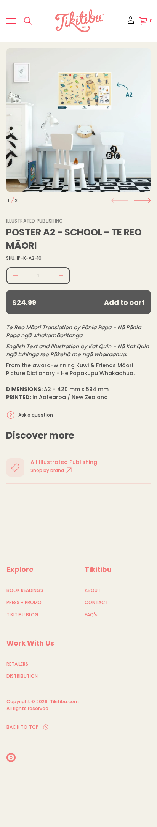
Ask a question (35, 415)
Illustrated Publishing (34, 221)
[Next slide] (142, 200)
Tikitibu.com (64, 701)
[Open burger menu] (11, 21)
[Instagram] (11, 757)
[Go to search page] (27, 21)
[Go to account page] (130, 22)
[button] (27, 21)
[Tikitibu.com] (79, 20)
